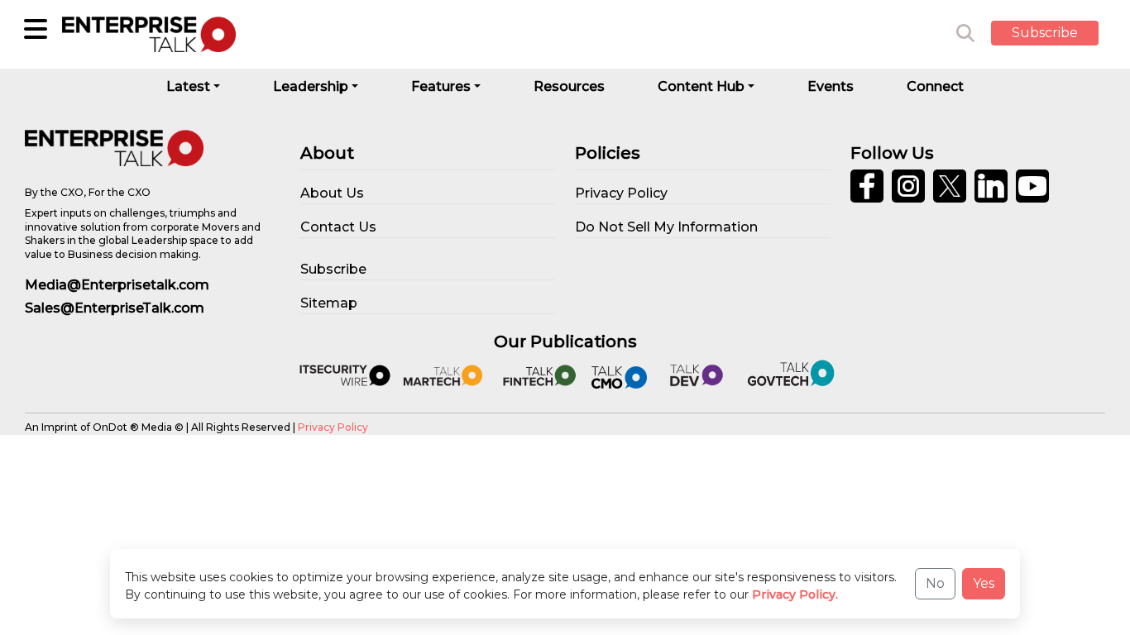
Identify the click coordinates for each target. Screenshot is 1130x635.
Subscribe (1045, 33)
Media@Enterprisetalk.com (117, 285)
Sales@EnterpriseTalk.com (114, 308)
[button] (1057, 34)
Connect (935, 86)
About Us (332, 193)
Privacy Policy (333, 427)
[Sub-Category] (35, 28)
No (935, 583)
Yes (983, 583)
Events (830, 86)
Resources (569, 86)
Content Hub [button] (701, 86)
